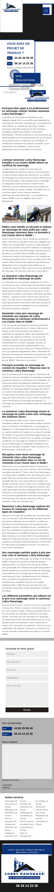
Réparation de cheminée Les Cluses (11, 813)
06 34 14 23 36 (23, 733)
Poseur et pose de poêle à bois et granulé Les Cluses (27, 825)
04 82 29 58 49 (23, 728)
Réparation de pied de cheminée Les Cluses (42, 819)
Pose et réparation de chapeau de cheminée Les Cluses (11, 824)
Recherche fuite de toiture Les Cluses (42, 810)
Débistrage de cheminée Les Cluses (26, 816)
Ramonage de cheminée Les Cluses (11, 804)
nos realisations (25, 78)
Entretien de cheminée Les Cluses (26, 807)
